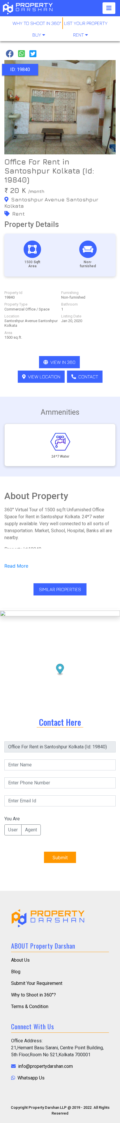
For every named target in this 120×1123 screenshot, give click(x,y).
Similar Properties (60, 589)
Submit (60, 857)
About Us (20, 960)
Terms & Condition (29, 1006)
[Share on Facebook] (9, 54)
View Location (43, 376)
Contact (87, 376)
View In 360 (62, 362)
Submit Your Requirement (36, 983)
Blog (15, 971)
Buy (37, 34)
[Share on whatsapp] (22, 54)
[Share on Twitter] (33, 54)
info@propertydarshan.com (45, 1066)
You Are (12, 819)
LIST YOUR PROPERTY (85, 23)
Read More (16, 566)
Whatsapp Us (30, 1078)
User (13, 830)
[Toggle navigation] (109, 8)
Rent (79, 34)
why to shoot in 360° (37, 23)
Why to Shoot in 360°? (33, 995)
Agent (31, 830)
